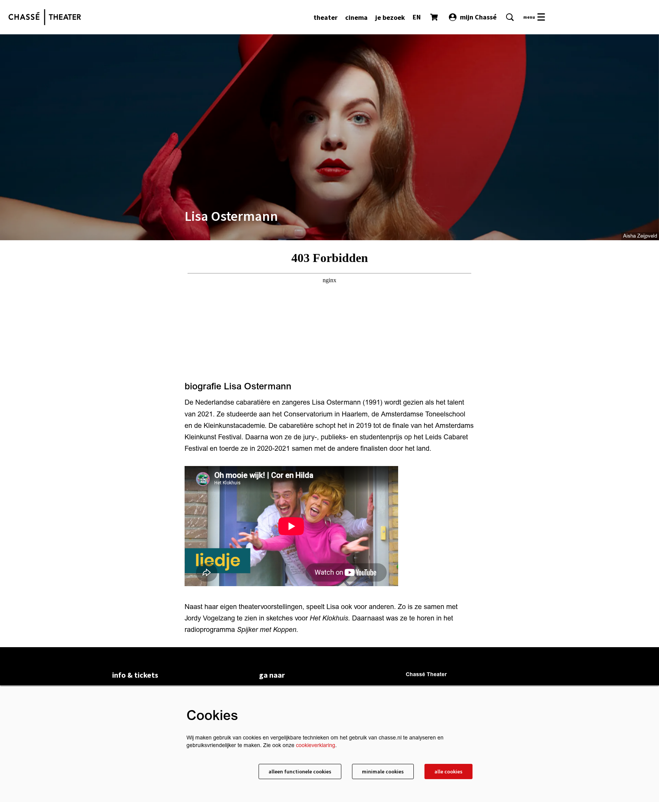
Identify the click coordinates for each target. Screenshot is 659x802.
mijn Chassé (478, 17)
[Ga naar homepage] (44, 17)
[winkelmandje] (434, 17)
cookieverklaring (315, 745)
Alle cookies (448, 771)
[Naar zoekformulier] (510, 17)
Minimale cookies (383, 771)
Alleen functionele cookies (299, 771)
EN (417, 17)
